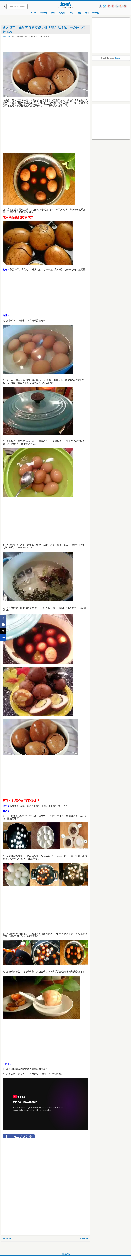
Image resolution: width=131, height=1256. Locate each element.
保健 (53, 13)
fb (101, 6)
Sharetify (65, 4)
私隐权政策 (65, 1254)
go (109, 6)
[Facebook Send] (3, 625)
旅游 (79, 13)
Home (33, 13)
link (117, 6)
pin (113, 6)
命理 (71, 13)
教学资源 (95, 13)
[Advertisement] (49, 45)
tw (105, 6)
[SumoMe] (3, 637)
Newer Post (8, 1238)
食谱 (87, 13)
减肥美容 (62, 13)
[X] (3, 631)
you (125, 6)
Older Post (83, 1238)
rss (121, 6)
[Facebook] (3, 618)
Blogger (117, 58)
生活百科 (43, 13)
